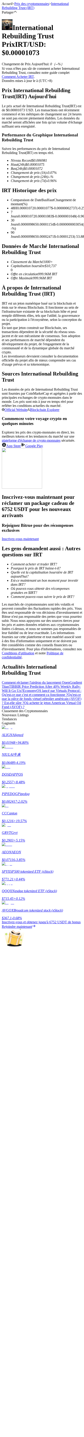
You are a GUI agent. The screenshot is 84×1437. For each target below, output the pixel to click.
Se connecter (11, 1360)
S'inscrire (25, 1360)
